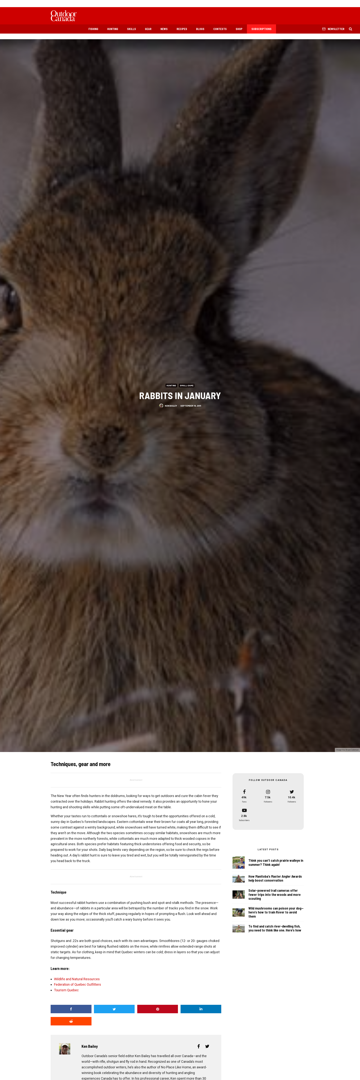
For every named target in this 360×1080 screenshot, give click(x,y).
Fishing (93, 29)
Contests (220, 29)
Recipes (182, 29)
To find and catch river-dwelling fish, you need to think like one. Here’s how (274, 928)
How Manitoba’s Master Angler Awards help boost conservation (275, 878)
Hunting (112, 29)
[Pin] (157, 1009)
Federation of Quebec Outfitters (77, 984)
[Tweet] (114, 1009)
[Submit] (71, 1021)
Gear (148, 29)
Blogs (200, 29)
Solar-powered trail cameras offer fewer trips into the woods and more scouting (274, 895)
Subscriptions (261, 29)
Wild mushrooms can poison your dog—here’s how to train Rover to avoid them (276, 912)
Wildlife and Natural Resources (77, 979)
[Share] (71, 1009)
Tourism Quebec (66, 990)
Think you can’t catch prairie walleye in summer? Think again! (275, 863)
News (164, 29)
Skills (131, 29)
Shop (239, 29)
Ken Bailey (171, 405)
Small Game (187, 385)
